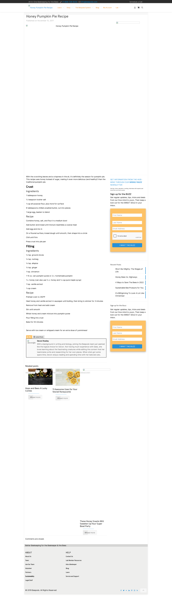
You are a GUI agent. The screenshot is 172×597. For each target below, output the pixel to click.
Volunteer (28, 568)
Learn (68, 572)
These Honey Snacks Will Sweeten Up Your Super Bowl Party (92, 523)
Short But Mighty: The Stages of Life (129, 270)
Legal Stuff (29, 580)
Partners (28, 572)
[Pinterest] (132, 590)
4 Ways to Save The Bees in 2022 (129, 282)
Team (27, 560)
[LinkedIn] (129, 590)
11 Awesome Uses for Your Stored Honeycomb (65, 390)
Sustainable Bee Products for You (129, 288)
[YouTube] (126, 590)
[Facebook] (121, 590)
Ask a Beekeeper (71, 564)
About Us (28, 556)
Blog (67, 568)
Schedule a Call (135, 2)
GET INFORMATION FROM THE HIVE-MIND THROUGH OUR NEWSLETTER (126, 182)
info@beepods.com (89, 2)
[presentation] (127, 236)
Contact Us (69, 556)
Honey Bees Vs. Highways (126, 277)
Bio (30, 337)
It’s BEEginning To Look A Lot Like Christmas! (129, 294)
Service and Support (72, 576)
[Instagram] (134, 590)
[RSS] (137, 590)
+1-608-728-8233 (69, 2)
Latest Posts (39, 337)
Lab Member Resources (74, 560)
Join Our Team (29, 564)
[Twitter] (124, 590)
